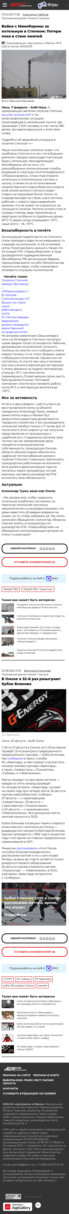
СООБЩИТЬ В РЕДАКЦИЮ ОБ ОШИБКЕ (29, 1093)
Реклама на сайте (16, 1075)
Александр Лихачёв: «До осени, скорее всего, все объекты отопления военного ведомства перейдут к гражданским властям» (39, 631)
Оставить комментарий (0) (34, 562)
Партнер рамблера (33, 1197)
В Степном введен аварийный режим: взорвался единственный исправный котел (15, 325)
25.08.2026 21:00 (11, 670)
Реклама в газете (46, 1075)
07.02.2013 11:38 (11, 14)
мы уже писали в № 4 (17, 114)
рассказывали (27, 848)
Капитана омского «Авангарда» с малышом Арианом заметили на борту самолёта (38, 1015)
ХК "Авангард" (11, 734)
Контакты (10, 1088)
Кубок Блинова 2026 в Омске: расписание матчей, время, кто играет (32, 902)
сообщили (15, 758)
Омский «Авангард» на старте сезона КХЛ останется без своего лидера (40, 1036)
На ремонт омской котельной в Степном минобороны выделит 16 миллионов (39, 606)
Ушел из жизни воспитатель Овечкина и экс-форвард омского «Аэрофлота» (39, 1002)
